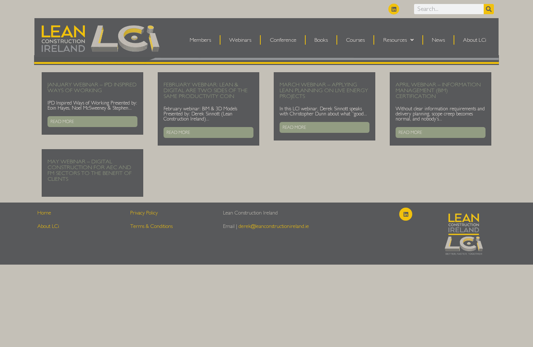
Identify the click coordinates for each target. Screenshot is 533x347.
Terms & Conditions (151, 226)
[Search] (489, 9)
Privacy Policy (144, 213)
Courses (355, 40)
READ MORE (62, 121)
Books (321, 40)
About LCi (474, 40)
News (438, 40)
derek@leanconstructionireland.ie (274, 226)
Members (200, 40)
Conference (283, 40)
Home (44, 213)
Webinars (240, 40)
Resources (395, 40)
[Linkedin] (393, 9)
